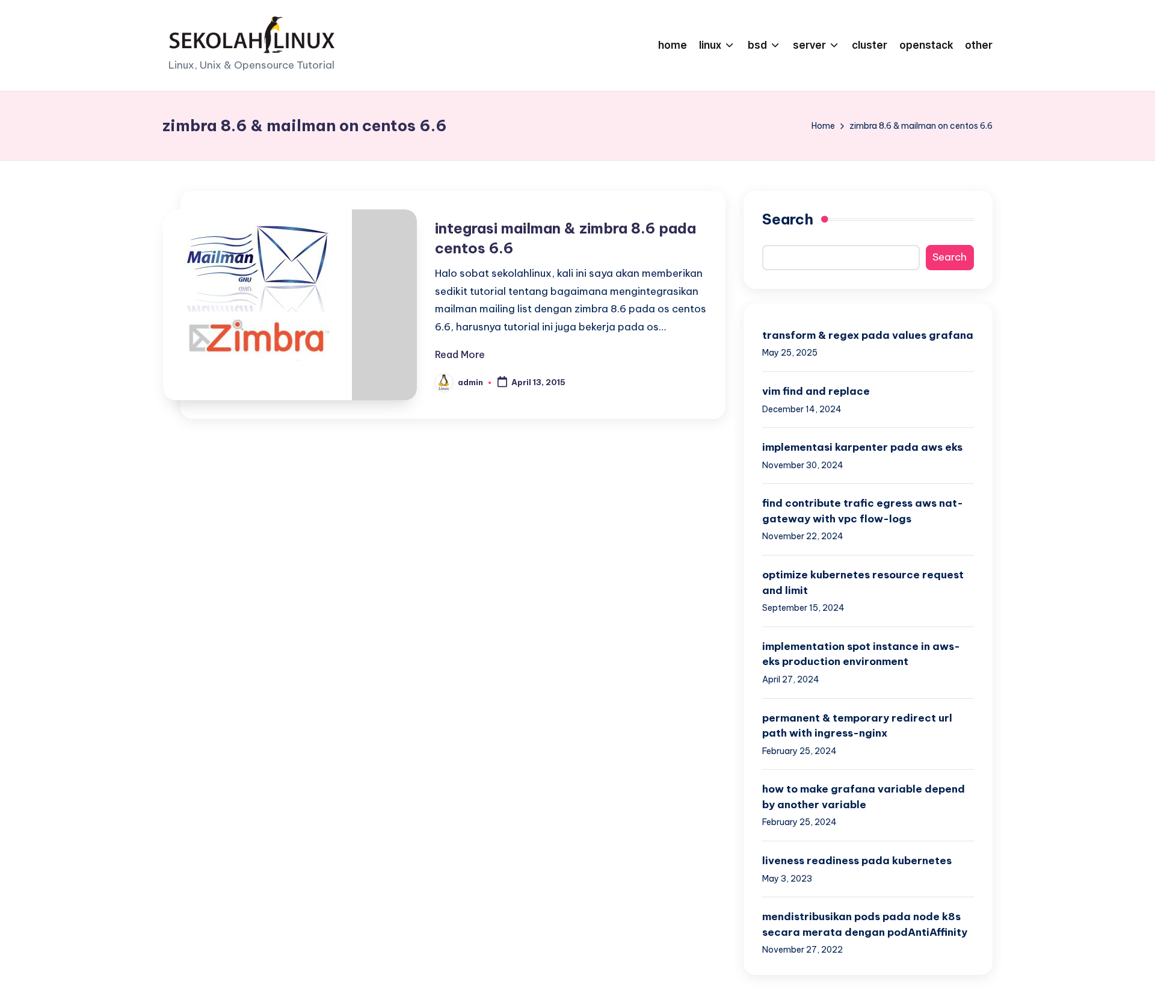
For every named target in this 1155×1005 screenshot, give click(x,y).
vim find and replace (816, 391)
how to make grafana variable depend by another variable (863, 796)
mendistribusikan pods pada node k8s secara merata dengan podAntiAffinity (864, 924)
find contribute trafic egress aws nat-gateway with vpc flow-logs (862, 510)
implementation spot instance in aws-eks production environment (861, 654)
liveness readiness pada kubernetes (857, 860)
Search (787, 219)
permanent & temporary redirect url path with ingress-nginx (857, 725)
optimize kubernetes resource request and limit (863, 582)
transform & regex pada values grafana (867, 335)
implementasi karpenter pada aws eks (862, 447)
